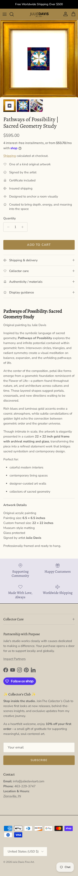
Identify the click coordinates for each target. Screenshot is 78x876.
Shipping (9, 156)
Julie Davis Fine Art (23, 862)
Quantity (9, 218)
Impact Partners (14, 659)
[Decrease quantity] (7, 227)
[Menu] (4, 14)
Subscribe (39, 760)
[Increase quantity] (23, 227)
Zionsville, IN (12, 796)
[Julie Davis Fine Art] (39, 14)
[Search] (13, 14)
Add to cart (39, 245)
